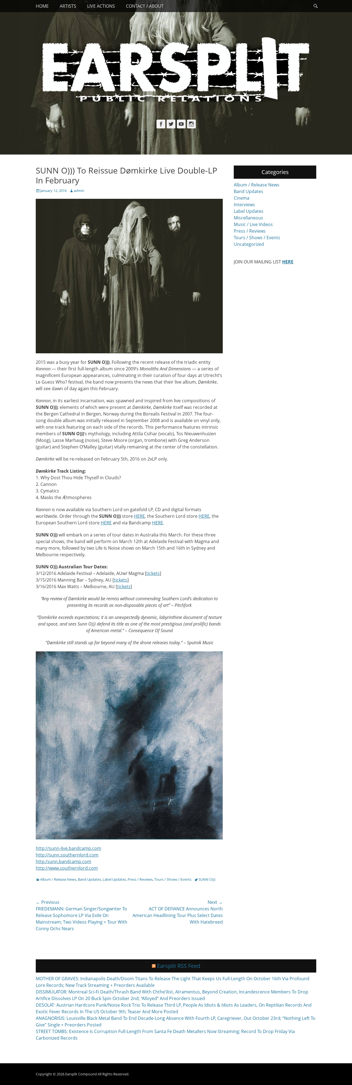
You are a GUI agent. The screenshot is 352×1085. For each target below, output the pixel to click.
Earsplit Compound (81, 1074)
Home (42, 6)
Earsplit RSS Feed (178, 966)
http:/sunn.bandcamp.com (63, 861)
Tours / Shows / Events (172, 879)
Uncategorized (249, 244)
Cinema (241, 198)
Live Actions (101, 6)
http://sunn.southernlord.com (67, 855)
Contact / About (145, 6)
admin (79, 190)
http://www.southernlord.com (67, 868)
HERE (139, 516)
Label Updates (114, 879)
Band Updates (89, 879)
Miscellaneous (248, 218)
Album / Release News (58, 879)
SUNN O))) (207, 879)
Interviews (244, 205)
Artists (68, 6)
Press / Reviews (140, 879)
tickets (153, 573)
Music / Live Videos (253, 224)
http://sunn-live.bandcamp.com (68, 848)
